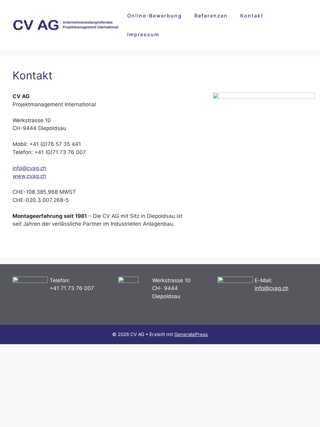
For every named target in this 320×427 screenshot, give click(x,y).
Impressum (143, 34)
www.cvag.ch (29, 176)
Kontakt (251, 16)
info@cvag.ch (29, 168)
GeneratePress (191, 334)
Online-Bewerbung (154, 16)
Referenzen (211, 16)
